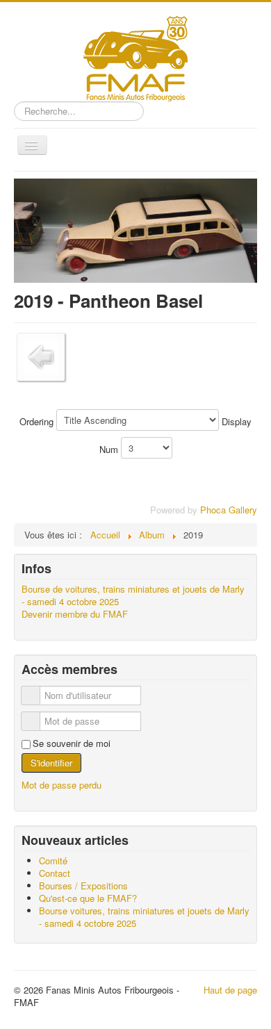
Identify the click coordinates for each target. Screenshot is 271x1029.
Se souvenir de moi (71, 743)
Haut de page (230, 989)
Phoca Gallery (228, 509)
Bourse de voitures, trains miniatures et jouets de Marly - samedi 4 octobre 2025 (133, 595)
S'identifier (51, 762)
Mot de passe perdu (61, 784)
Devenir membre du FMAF (75, 614)
